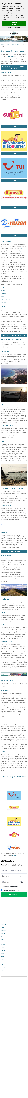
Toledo (3, 965)
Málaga (3, 947)
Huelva (3, 933)
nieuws (14, 855)
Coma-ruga (4, 302)
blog (2, 855)
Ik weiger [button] (14, 24)
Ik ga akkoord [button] (14, 22)
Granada (3, 930)
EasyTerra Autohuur (24, 898)
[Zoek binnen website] (1, 33)
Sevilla (2, 956)
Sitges (2, 296)
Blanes (3, 287)
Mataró (3, 290)
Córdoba (3, 924)
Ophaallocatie (4, 869)
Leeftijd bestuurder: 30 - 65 (10, 890)
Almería (3, 907)
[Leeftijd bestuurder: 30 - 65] (1, 890)
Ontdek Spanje (5, 44)
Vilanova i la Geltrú (6, 299)
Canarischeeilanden (6, 974)
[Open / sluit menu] (26, 33)
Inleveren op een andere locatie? (11, 886)
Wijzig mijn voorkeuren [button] (14, 27)
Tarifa (2, 959)
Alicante (3, 904)
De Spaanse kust (15, 44)
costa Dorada (16, 566)
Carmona (3, 919)
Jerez (2, 939)
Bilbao (2, 913)
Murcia (3, 950)
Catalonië (18, 252)
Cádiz (2, 916)
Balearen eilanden (6, 971)
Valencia (3, 968)
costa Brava (9, 56)
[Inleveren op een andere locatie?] (1, 886)
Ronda (2, 953)
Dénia (2, 927)
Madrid (3, 944)
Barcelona (3, 293)
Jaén (2, 936)
